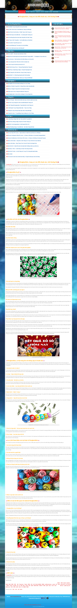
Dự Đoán (46, 11)
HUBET (58, 582)
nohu (42, 603)
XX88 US (40, 585)
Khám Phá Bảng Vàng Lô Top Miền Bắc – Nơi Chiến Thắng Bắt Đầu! (21, 126)
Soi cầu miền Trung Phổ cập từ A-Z (15, 42)
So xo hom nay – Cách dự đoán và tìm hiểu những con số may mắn (21, 59)
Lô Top (42, 11)
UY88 (14, 586)
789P (15, 584)
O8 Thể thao (68, 584)
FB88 (62, 582)
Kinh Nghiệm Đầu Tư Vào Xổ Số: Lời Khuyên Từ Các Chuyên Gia (20, 94)
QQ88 (20, 580)
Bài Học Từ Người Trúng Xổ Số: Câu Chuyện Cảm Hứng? (19, 88)
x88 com (61, 585)
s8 (46, 582)
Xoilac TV (32, 582)
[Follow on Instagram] (44, 598)
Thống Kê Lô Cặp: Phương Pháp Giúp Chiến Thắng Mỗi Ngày (19, 110)
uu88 (21, 585)
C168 (52, 585)
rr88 (31, 584)
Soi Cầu (27, 11)
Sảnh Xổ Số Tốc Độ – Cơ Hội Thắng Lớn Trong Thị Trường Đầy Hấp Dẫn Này (22, 151)
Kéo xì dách (10, 153)
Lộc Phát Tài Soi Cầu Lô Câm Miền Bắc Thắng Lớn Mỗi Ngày (19, 29)
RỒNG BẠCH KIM (22, 11)
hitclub (47, 581)
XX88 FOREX (36, 585)
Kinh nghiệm (55, 11)
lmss (49, 580)
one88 (58, 585)
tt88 (29, 585)
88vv (24, 585)
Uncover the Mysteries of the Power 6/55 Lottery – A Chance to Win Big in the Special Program (27, 138)
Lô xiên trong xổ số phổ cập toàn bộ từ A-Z (16, 64)
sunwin (53, 584)
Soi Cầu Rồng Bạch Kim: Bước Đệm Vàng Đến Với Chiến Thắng (20, 37)
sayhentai (23, 582)
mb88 (32, 585)
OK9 (36, 580)
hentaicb (43, 581)
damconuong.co (35, 581)
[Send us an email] (47, 598)
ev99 (28, 604)
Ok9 (13, 589)
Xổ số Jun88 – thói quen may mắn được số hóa (17, 53)
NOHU (38, 603)
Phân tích (32, 11)
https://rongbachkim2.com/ (15, 596)
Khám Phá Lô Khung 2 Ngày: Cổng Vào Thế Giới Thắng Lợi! (19, 121)
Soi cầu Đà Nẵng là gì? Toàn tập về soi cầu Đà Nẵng (18, 45)
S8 (17, 585)
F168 (35, 603)
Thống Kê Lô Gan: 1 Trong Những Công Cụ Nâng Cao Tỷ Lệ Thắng (21, 113)
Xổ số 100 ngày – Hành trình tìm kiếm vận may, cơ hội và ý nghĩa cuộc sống (22, 99)
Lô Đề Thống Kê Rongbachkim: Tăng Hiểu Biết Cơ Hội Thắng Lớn (20, 105)
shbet (33, 603)
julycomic (22, 581)
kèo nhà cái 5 (38, 604)
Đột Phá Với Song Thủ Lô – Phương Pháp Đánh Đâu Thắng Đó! (20, 67)
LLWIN (16, 582)
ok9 (16, 589)
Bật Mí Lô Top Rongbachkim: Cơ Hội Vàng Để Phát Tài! (18, 124)
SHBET (16, 580)
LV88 (17, 586)
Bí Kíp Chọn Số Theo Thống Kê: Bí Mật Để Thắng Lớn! (18, 91)
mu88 (26, 585)
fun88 (13, 580)
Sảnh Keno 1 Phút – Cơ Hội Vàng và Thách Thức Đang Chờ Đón (20, 148)
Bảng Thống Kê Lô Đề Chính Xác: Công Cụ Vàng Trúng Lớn (19, 72)
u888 (41, 580)
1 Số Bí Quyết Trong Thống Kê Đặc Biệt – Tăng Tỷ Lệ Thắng (20, 107)
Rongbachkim (9, 164)
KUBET (63, 603)
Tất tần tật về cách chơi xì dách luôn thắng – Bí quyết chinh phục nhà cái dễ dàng (24, 156)
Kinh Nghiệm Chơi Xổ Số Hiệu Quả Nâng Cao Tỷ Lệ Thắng (19, 83)
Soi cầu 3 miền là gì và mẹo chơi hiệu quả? (16, 48)
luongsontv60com (58, 603)
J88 (17, 584)
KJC (56, 584)
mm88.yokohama (48, 584)
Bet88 (46, 580)
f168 (11, 586)
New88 (16, 603)
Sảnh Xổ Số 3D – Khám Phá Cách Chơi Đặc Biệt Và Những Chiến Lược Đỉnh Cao (23, 146)
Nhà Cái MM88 (38, 584)
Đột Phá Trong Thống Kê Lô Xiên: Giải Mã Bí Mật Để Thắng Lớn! (20, 102)
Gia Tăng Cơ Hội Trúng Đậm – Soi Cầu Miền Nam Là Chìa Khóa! (20, 40)
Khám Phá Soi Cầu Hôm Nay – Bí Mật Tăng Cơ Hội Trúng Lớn (20, 32)
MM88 (10, 582)
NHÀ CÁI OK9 (17, 581)
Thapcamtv (21, 584)
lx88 (59, 584)
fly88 (56, 582)
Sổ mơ (51, 11)
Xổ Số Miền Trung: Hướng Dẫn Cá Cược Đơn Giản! (17, 26)
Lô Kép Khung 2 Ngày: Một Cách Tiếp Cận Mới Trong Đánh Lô (20, 119)
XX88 (44, 585)
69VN (44, 603)
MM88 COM (63, 581)
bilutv (21, 589)
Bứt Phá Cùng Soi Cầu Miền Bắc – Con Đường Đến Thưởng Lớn (20, 34)
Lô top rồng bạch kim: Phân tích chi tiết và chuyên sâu (18, 61)
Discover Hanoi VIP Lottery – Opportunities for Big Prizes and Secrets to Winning (24, 132)
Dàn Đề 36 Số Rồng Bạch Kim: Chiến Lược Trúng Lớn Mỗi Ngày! (20, 77)
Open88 (14, 585)
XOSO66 (68, 582)
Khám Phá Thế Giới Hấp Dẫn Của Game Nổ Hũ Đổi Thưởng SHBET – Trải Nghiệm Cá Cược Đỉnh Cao (27, 56)
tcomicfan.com (28, 581)
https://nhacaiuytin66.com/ (10, 604)
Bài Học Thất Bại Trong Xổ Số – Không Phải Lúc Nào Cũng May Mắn (21, 86)
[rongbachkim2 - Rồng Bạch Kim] (38, 5)
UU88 (39, 582)
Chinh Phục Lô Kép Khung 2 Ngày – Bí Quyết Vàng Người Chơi (20, 69)
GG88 (13, 582)
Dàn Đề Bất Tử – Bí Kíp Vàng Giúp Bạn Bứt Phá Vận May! (19, 75)
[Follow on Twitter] (46, 598)
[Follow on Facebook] (42, 598)
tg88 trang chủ (67, 585)
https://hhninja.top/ (64, 580)
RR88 (44, 580)
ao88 (33, 604)
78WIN (33, 580)
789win (7, 585)
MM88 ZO (68, 581)
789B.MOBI (12, 581)
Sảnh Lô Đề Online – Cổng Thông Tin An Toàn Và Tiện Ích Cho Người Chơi (22, 143)
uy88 (47, 585)
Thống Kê (38, 11)
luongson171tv (51, 603)
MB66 (54, 581)
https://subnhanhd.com (55, 580)
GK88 (40, 581)
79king (50, 581)
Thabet (25, 584)
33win (44, 582)
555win (25, 604)
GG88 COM (27, 582)
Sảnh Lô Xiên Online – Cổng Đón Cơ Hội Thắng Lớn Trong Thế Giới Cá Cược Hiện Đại (24, 140)
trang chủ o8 (62, 584)
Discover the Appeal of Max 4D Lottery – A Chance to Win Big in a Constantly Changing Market (26, 135)
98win (52, 582)
